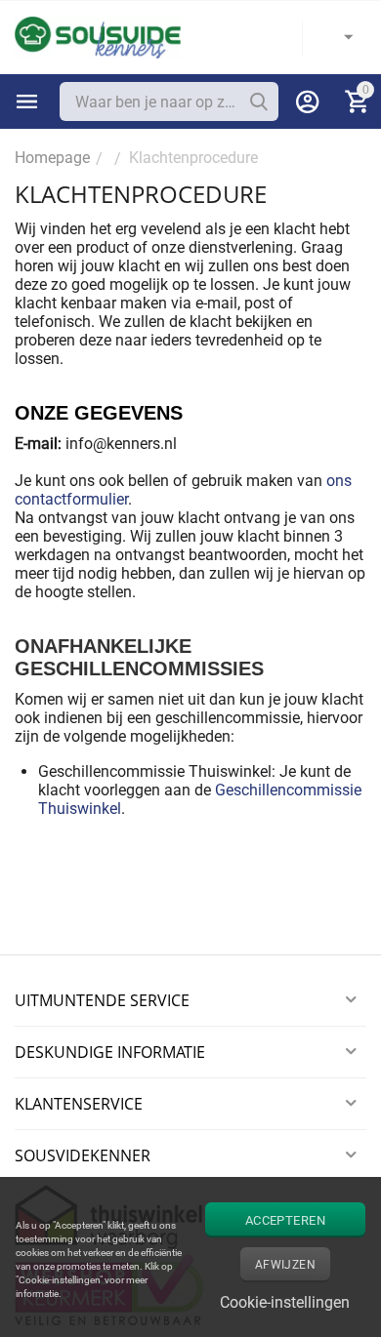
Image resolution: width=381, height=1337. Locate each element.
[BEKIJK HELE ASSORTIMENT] (27, 101)
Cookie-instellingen (285, 1302)
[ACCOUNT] (307, 101)
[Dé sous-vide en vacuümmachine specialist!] (98, 36)
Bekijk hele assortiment (27, 101)
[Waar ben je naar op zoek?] (258, 101)
